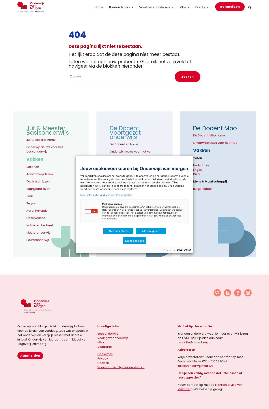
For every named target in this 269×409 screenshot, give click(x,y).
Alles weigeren (150, 231)
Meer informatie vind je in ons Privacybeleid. (106, 195)
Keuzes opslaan (134, 240)
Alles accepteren (118, 231)
